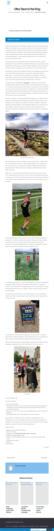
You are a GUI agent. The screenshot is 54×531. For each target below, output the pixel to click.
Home (7, 526)
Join (10, 526)
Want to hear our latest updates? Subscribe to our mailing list (16, 529)
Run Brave (26, 82)
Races (36, 526)
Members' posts (19, 30)
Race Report (28, 30)
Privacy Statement (23, 526)
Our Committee (31, 526)
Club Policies (15, 526)
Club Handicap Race (43, 526)
